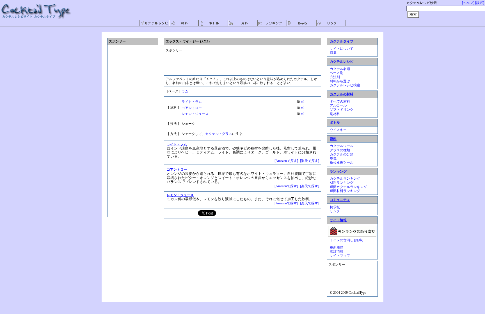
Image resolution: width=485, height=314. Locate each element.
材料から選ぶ (340, 81)
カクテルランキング (345, 178)
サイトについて (341, 49)
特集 (333, 53)
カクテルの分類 (341, 154)
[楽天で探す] (309, 161)
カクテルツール (341, 146)
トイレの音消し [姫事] (346, 240)
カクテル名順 (340, 69)
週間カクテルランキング (348, 187)
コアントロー (192, 108)
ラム (185, 91)
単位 (333, 158)
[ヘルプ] (468, 3)
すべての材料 (340, 101)
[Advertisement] (238, 57)
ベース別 (336, 73)
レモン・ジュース (195, 114)
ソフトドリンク (341, 110)
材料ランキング (341, 183)
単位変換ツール (341, 162)
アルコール (338, 105)
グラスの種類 (340, 150)
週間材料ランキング (345, 191)
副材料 (335, 114)
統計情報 (336, 251)
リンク (335, 211)
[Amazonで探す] (286, 161)
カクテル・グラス (218, 134)
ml (302, 102)
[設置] (479, 3)
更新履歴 (336, 247)
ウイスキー (338, 130)
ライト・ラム (192, 102)
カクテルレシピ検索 (345, 85)
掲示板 (335, 207)
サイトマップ (340, 255)
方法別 (335, 77)
